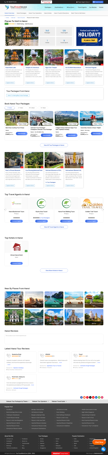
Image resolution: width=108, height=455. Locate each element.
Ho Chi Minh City (14, 306)
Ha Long (54, 306)
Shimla (42, 441)
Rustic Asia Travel (38, 212)
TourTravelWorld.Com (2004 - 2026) (25, 453)
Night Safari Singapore (88, 412)
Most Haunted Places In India (90, 420)
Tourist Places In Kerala (12, 417)
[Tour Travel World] (16, 7)
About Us (24, 441)
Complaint (9, 441)
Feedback (25, 439)
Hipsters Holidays (18, 368)
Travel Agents (82, 7)
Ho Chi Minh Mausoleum (73, 67)
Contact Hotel (16, 263)
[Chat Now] (103, 449)
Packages (48, 7)
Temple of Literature (32, 67)
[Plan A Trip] (89, 36)
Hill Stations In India (62, 409)
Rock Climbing (60, 412)
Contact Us (9, 439)
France (76, 448)
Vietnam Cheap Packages (87, 365)
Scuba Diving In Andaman (88, 415)
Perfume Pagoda (90, 67)
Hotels (101, 7)
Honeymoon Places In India (38, 426)
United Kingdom (93, 448)
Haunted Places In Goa (88, 423)
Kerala (41, 439)
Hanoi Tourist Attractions (61, 13)
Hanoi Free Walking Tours (63, 212)
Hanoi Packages (21, 13)
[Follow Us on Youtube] (93, 397)
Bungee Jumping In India (38, 415)
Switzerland (59, 448)
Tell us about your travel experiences (15, 335)
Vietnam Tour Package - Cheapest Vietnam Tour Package (41, 128)
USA (75, 445)
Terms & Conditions (11, 448)
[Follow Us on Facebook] (81, 397)
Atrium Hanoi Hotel (16, 255)
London (91, 441)
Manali (57, 439)
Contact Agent (12, 221)
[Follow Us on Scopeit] (99, 397)
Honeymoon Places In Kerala (14, 428)
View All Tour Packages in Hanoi (54, 145)
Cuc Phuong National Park (33, 170)
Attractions (70, 7)
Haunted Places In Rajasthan (64, 423)
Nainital (42, 443)
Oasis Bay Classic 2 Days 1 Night (91, 128)
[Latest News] (84, 397)
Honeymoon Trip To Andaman (90, 426)
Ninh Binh (34, 323)
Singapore (43, 448)
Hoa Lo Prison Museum (12, 170)
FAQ (23, 445)
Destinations (59, 7)
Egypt (91, 443)
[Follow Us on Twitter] (90, 397)
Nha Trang (74, 323)
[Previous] (4, 124)
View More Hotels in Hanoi (54, 270)
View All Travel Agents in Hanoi (54, 227)
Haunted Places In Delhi (63, 420)
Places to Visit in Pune (88, 417)
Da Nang (34, 306)
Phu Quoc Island (54, 323)
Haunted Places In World (13, 423)
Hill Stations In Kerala (37, 412)
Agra (57, 443)
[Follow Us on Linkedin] (96, 397)
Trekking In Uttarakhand (12, 415)
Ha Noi (14, 323)
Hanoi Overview (9, 13)
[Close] (105, 440)
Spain (75, 443)
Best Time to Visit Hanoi (78, 13)
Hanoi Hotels (48, 13)
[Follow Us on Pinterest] (87, 397)
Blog (23, 448)
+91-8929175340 (11, 2)
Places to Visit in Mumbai (38, 417)
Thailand (91, 445)
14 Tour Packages (50, 182)
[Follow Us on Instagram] (102, 397)
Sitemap (8, 445)
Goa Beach (9, 409)
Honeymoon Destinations (38, 428)
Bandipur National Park (37, 409)
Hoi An (74, 306)
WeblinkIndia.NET (98, 453)
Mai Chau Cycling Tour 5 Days (15, 128)
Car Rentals (93, 7)
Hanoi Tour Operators (35, 13)
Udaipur (42, 445)
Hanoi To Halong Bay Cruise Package (18, 95)
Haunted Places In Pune (12, 426)
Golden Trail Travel (88, 212)
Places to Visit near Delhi (38, 420)
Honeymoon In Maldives (63, 426)
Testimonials (25, 443)
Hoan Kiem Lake (10, 67)
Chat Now (99, 442)
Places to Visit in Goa (62, 417)
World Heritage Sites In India (14, 412)
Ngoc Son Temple (51, 67)
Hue (94, 306)
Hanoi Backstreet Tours (12, 212)
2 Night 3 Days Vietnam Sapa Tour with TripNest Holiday (66, 128)
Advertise (9, 443)
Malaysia (58, 445)
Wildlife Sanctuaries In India (89, 409)
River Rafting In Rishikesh (63, 415)
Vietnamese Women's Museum (75, 170)
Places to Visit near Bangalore (14, 420)
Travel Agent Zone (83, 2)
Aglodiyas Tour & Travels (54, 365)
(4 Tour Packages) (41, 218)
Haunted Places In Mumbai (38, 423)
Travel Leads (99, 2)
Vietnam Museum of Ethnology (55, 170)
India (75, 439)
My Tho (94, 323)
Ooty (57, 441)
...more (8, 364)
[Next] (103, 124)
